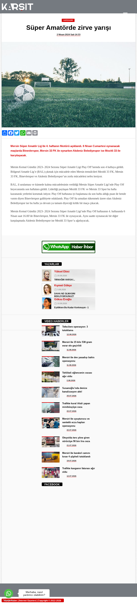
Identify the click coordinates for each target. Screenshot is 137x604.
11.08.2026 (71, 350)
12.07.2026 (71, 476)
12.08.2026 (71, 334)
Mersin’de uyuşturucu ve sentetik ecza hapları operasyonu (76, 422)
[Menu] (125, 15)
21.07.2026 (71, 445)
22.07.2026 (71, 411)
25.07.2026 (71, 396)
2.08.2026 (71, 380)
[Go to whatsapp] (8, 593)
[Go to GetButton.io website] (8, 600)
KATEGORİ (68, 20)
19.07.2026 (71, 461)
